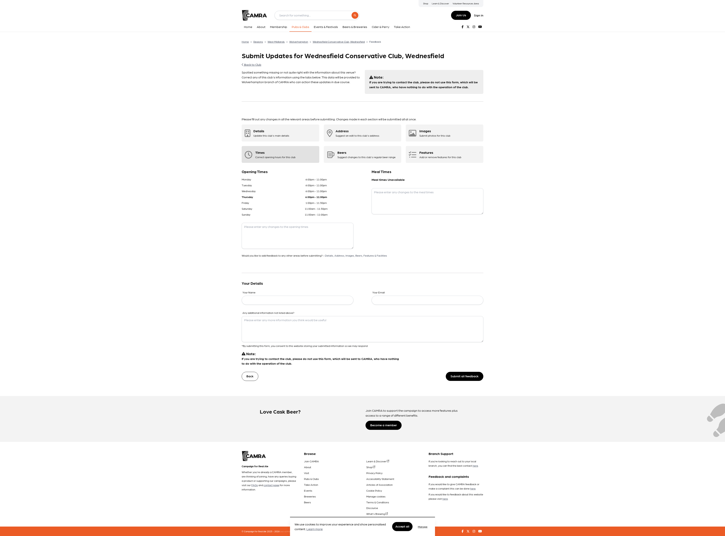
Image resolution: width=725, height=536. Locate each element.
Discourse (372, 507)
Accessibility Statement (380, 478)
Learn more (314, 529)
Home (245, 41)
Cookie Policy (374, 490)
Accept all (402, 526)
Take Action (311, 484)
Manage (422, 526)
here (475, 465)
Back (250, 376)
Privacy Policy (374, 472)
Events (308, 490)
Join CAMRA (311, 461)
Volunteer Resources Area (466, 3)
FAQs (254, 484)
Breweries (310, 496)
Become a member (383, 425)
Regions (258, 41)
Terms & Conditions (377, 502)
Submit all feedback (464, 376)
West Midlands (276, 41)
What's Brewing (376, 513)
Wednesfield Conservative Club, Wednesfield (339, 41)
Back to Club (252, 64)
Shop (425, 3)
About (307, 467)
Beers (307, 502)
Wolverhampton (298, 41)
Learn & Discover (440, 3)
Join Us (461, 15)
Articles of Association (379, 484)
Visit (306, 472)
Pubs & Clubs (311, 478)
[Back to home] (254, 15)
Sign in (478, 15)
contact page (271, 484)
